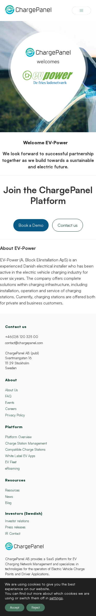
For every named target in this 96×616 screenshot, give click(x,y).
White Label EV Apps (20, 456)
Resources (12, 490)
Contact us (68, 225)
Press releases (15, 527)
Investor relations (17, 521)
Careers (11, 409)
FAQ (8, 396)
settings (56, 598)
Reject (35, 607)
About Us (11, 390)
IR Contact (12, 533)
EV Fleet (10, 462)
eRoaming (12, 468)
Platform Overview (18, 437)
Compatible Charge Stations (25, 449)
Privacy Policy (15, 415)
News (9, 497)
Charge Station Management (26, 443)
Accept (14, 607)
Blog (8, 503)
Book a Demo (31, 225)
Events (9, 403)
